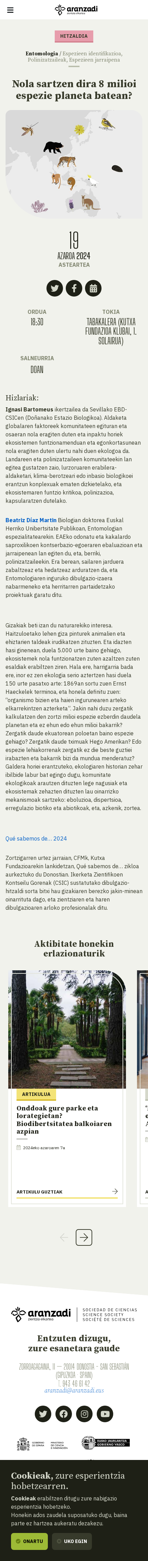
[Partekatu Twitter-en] (54, 288)
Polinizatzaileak (47, 60)
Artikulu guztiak (39, 1192)
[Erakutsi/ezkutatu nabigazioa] (10, 10)
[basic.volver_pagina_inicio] (76, 10)
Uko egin (75, 1541)
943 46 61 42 (76, 1383)
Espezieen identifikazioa (92, 54)
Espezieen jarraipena (94, 60)
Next (84, 1237)
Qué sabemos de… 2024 (36, 838)
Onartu (32, 1541)
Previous (64, 1237)
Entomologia (41, 54)
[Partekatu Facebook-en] (74, 288)
